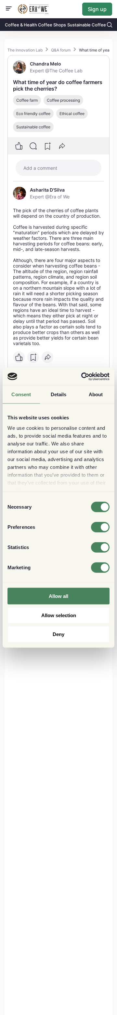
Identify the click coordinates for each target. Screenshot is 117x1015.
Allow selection (58, 615)
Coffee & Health (21, 24)
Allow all (58, 596)
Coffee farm (27, 100)
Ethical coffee (71, 113)
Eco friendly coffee (33, 113)
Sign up (97, 9)
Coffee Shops (52, 24)
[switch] (100, 527)
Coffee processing (63, 100)
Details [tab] (59, 394)
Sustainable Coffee (86, 24)
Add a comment (40, 168)
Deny (58, 634)
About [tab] (96, 394)
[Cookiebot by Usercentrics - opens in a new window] (83, 376)
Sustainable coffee (33, 126)
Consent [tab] (21, 394)
